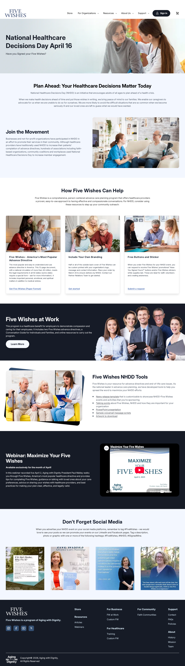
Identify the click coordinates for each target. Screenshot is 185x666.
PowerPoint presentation (108, 409)
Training (111, 634)
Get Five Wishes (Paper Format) (25, 288)
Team (171, 646)
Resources (80, 616)
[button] (88, 13)
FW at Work (113, 614)
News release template (107, 396)
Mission (172, 642)
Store (77, 609)
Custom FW (113, 619)
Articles (78, 622)
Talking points (103, 403)
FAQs (170, 619)
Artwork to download (106, 416)
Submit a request (136, 288)
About (171, 631)
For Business (114, 609)
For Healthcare (115, 628)
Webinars (79, 627)
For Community (146, 609)
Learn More (17, 344)
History (171, 637)
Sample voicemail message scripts (113, 413)
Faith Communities (146, 614)
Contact (172, 614)
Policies (172, 623)
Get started (74, 288)
